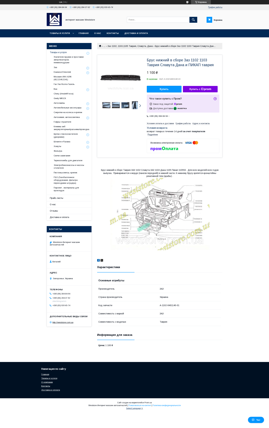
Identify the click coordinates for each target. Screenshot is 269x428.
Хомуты (57, 146)
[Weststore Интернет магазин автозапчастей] (54, 25)
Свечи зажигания (62, 155)
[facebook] (98, 261)
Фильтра (58, 151)
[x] (102, 261)
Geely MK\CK (60, 98)
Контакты (113, 33)
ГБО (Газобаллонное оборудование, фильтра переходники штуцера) (66, 180)
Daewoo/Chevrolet (62, 72)
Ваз (55, 89)
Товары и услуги (60, 33)
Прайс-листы (56, 198)
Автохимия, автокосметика (67, 117)
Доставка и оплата (136, 33)
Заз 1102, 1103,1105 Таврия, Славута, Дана (130, 46)
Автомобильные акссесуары (67, 107)
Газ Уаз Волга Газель (64, 84)
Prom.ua (148, 403)
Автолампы (59, 103)
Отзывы (54, 211)
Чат (258, 420)
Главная (84, 33)
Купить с (194, 89)
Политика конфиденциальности (167, 405)
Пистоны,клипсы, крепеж (65, 172)
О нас (97, 33)
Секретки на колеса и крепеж (68, 112)
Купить (164, 89)
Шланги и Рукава (62, 141)
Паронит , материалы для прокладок (66, 189)
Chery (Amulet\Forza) (63, 93)
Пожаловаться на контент (139, 405)
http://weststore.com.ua (62, 322)
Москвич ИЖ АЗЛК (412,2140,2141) (62, 78)
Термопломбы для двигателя (68, 160)
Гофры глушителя (62, 122)
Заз (55, 67)
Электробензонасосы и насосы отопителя (69, 166)
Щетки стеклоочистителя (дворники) (66, 135)
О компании (47, 382)
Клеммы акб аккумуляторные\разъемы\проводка (71, 127)
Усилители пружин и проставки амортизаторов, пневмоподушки (69, 60)
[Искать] (193, 20)
